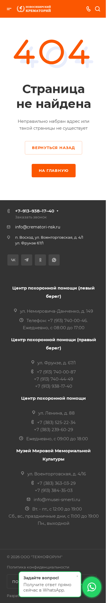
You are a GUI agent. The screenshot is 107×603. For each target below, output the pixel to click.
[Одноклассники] (40, 260)
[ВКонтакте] (13, 260)
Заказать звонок (31, 217)
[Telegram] (26, 260)
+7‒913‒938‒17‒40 (34, 211)
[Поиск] (97, 9)
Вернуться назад (53, 147)
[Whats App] (54, 260)
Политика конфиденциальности (38, 567)
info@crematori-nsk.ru (37, 227)
